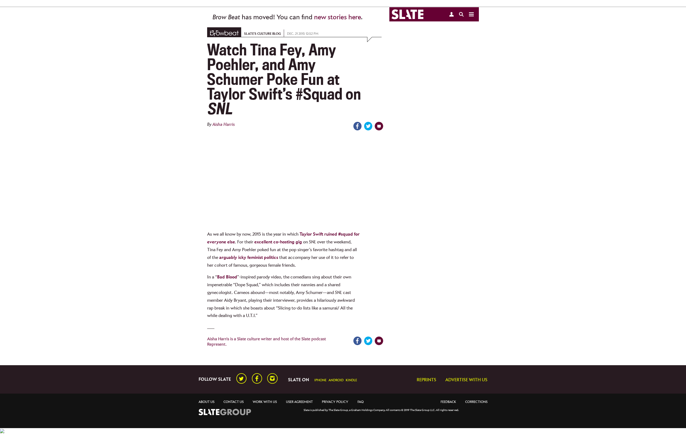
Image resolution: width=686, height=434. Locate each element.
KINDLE (351, 380)
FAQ (360, 402)
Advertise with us (466, 380)
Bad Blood (227, 277)
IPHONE (320, 380)
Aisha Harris (223, 124)
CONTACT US (233, 402)
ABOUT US (206, 402)
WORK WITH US (265, 402)
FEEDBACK (448, 402)
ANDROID (336, 380)
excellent (263, 242)
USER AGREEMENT (299, 402)
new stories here (337, 17)
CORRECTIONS (476, 402)
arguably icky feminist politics (248, 257)
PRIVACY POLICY (335, 402)
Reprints (426, 380)
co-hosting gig (287, 242)
